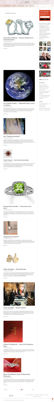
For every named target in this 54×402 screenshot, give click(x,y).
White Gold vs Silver (42, 106)
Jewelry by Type (5, 41)
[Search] (35, 6)
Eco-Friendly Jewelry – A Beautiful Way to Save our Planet (18, 104)
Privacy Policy (46, 394)
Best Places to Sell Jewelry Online (44, 109)
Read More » (5, 48)
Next (33, 389)
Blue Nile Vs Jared (42, 89)
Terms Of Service (35, 396)
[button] (10, 5)
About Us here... (41, 38)
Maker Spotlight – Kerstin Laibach (14, 308)
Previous (5, 389)
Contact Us (39, 396)
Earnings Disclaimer (31, 394)
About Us (27, 394)
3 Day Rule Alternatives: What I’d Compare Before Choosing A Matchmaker (44, 92)
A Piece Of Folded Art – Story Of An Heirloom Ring (18, 345)
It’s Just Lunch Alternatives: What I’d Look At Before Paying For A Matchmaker (44, 97)
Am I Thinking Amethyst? (11, 136)
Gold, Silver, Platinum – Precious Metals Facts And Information (18, 39)
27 (23, 389)
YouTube (46, 79)
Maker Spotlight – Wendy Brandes (14, 269)
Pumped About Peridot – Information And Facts (17, 207)
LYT (27, 2)
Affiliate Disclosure (41, 394)
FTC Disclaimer (36, 394)
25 (19, 389)
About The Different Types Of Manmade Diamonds (16, 375)
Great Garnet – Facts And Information (16, 160)
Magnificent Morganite (11, 237)
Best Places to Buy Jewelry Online (44, 108)
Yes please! (44, 19)
